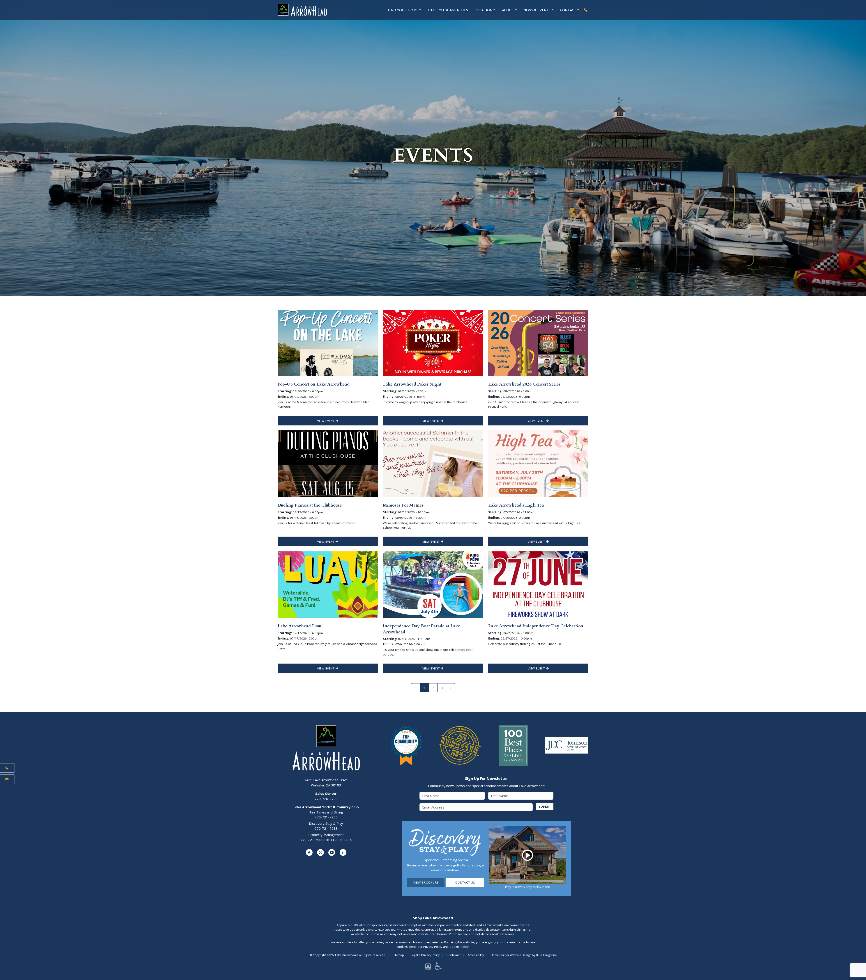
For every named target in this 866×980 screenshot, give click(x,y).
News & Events (537, 10)
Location (483, 10)
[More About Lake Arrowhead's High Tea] (538, 463)
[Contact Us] (7, 779)
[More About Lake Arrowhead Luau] (328, 584)
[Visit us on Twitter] (320, 852)
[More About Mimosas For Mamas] (433, 463)
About (508, 10)
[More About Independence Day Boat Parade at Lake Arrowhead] (433, 584)
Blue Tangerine (546, 955)
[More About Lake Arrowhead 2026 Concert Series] (538, 342)
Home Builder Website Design (511, 955)
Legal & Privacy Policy (425, 955)
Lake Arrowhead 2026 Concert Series (524, 384)
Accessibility (476, 955)
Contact (568, 10)
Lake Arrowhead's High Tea (516, 505)
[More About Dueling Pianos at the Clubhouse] (328, 463)
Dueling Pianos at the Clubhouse (310, 505)
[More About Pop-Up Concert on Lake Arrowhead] (328, 342)
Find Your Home (403, 10)
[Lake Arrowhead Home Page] (316, 10)
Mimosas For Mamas (403, 505)
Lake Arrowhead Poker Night (412, 384)
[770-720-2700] (585, 10)
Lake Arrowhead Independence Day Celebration (535, 626)
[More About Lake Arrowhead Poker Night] (433, 342)
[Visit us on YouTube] (331, 852)
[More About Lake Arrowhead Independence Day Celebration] (538, 584)
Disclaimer (454, 955)
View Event (326, 421)
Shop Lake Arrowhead (433, 918)
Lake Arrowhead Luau (299, 626)
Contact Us (465, 882)
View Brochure (425, 882)
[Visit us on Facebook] (309, 852)
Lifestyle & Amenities (448, 10)
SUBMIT (545, 806)
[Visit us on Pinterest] (343, 852)
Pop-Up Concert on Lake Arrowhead (314, 384)
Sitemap (398, 955)
